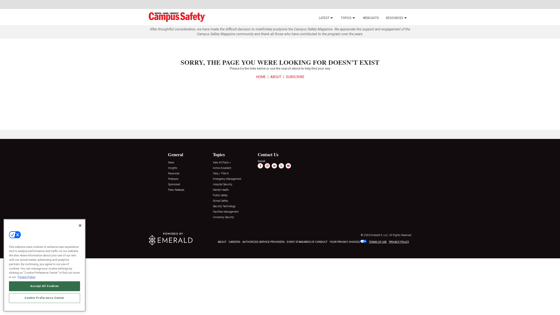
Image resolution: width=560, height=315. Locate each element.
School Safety (220, 201)
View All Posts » (222, 162)
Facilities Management (226, 211)
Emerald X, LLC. (379, 235)
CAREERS (234, 241)
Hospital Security (222, 184)
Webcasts (371, 17)
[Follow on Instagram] (267, 165)
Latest (324, 17)
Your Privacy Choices (345, 241)
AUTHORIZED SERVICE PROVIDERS (263, 241)
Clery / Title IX (221, 173)
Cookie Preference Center (44, 297)
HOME (261, 77)
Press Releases (176, 190)
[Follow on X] (281, 165)
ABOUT (275, 77)
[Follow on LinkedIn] (274, 165)
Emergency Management (227, 179)
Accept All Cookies (44, 286)
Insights (172, 168)
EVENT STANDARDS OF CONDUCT (307, 241)
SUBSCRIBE (295, 77)
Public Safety (220, 195)
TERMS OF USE (378, 241)
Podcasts (173, 179)
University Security (223, 217)
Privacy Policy (26, 276)
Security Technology (224, 206)
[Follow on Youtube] (288, 165)
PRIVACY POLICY (399, 241)
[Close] (80, 225)
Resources (394, 17)
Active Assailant (222, 168)
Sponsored (174, 184)
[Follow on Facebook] (260, 165)
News (171, 162)
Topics (346, 17)
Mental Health (221, 190)
